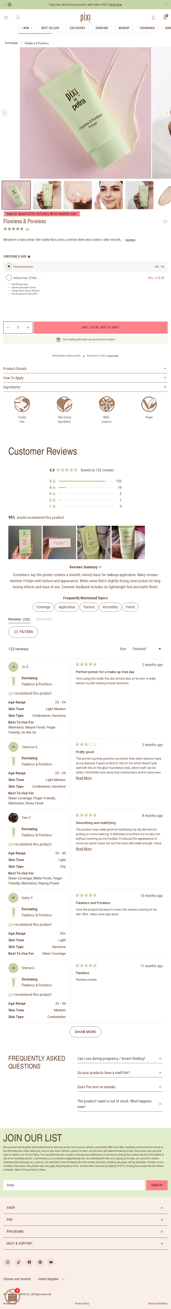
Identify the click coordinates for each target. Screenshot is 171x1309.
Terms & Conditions (158, 1303)
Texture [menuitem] (89, 607)
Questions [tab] (44, 620)
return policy (113, 356)
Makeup (124, 28)
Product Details (15, 368)
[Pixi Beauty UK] (85, 18)
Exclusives (77, 28)
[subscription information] (29, 256)
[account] (153, 17)
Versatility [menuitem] (110, 607)
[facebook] (29, 1262)
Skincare (102, 28)
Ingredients (12, 387)
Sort (123, 649)
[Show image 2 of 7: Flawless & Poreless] (47, 195)
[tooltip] (100, 567)
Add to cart (100, 327)
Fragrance (147, 28)
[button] (85, 481)
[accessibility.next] (166, 5)
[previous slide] (4, 113)
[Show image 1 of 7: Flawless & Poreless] (16, 195)
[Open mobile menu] (6, 17)
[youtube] (51, 1262)
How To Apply (13, 378)
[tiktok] (18, 1262)
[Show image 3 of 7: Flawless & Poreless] (77, 195)
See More (130, 240)
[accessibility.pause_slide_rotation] (9, 4)
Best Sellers (50, 28)
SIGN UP (157, 1185)
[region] (77, 542)
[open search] (17, 17)
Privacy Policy (82, 1303)
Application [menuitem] (66, 607)
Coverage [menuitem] (43, 607)
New (26, 28)
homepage (11, 43)
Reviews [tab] (19, 620)
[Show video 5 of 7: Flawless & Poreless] (139, 195)
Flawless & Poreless (37, 43)
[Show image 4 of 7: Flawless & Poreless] (108, 195)
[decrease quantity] (7, 327)
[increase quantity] (28, 327)
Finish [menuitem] (130, 607)
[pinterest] (40, 1262)
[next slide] (166, 113)
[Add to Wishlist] (165, 221)
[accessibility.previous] (5, 5)
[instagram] (7, 1262)
